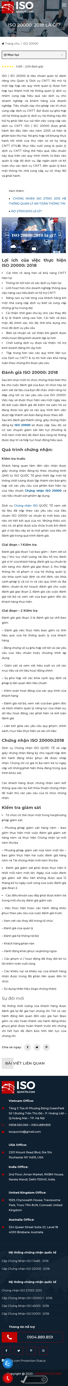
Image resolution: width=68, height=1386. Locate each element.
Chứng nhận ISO (26, 505)
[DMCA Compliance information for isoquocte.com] (34, 1379)
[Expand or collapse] (62, 55)
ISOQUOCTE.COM (48, 1373)
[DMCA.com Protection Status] (24, 1360)
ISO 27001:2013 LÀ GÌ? (26, 211)
